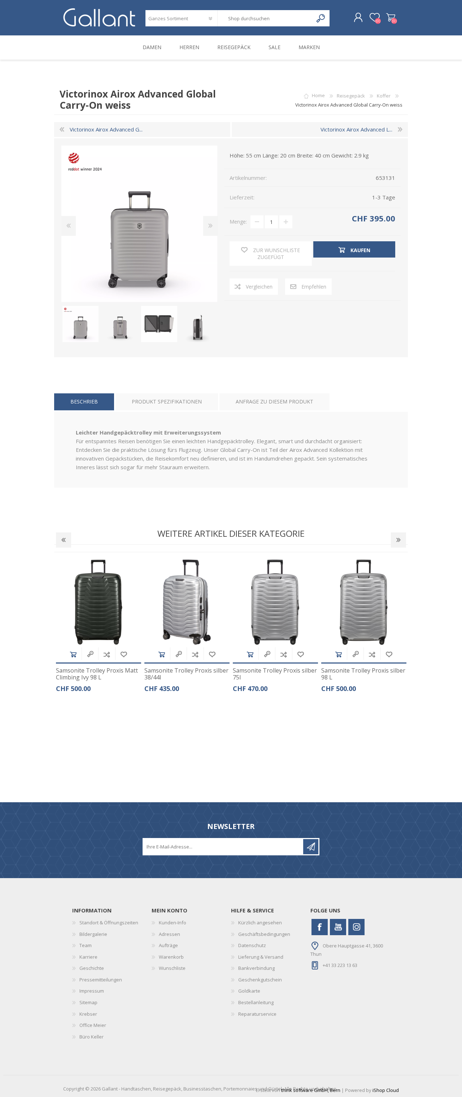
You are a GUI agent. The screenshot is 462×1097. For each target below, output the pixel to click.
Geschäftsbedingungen (264, 934)
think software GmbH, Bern (310, 1090)
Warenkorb (391, 18)
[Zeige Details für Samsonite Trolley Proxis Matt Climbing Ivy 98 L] (98, 602)
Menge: (238, 221)
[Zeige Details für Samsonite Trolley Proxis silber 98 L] (363, 602)
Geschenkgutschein (260, 979)
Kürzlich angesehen (260, 922)
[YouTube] (338, 927)
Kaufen (73, 654)
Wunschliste (172, 968)
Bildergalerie (93, 934)
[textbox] (265, 18)
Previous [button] (63, 540)
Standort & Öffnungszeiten (108, 922)
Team (85, 945)
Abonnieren (310, 846)
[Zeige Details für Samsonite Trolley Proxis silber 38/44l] (187, 602)
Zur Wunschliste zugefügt (123, 654)
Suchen (321, 18)
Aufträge (168, 945)
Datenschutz (252, 945)
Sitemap (88, 1002)
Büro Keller (91, 1036)
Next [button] (398, 540)
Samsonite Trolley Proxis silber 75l (275, 674)
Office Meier (92, 1025)
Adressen (169, 934)
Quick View (90, 654)
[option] (98, 628)
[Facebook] (319, 927)
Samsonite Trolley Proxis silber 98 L (363, 674)
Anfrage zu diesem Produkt (274, 401)
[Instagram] (356, 927)
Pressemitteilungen (100, 979)
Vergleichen (259, 286)
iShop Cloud (385, 1090)
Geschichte (91, 968)
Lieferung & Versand (260, 957)
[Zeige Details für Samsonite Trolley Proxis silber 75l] (275, 602)
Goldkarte (249, 991)
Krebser (88, 1014)
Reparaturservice (257, 1014)
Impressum (91, 991)
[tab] (84, 401)
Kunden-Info (172, 922)
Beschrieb (84, 401)
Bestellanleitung (256, 1002)
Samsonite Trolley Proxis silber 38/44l (186, 674)
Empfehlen (313, 286)
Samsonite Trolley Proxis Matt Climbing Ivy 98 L (97, 674)
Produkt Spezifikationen (167, 401)
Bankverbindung (256, 968)
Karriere (88, 957)
